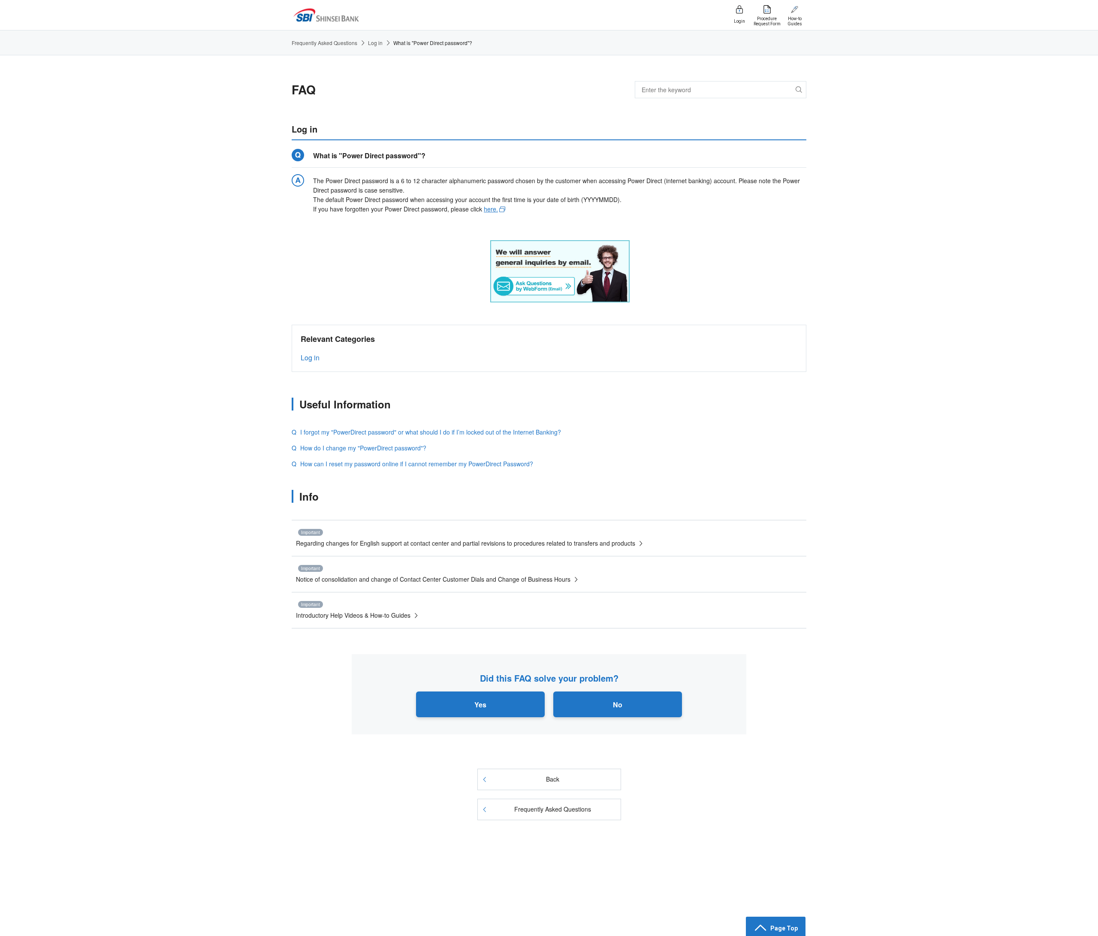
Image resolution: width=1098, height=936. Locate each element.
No (617, 705)
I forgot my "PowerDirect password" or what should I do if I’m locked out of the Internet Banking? (430, 432)
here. (491, 209)
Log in (375, 42)
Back (552, 779)
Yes (480, 705)
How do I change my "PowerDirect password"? (363, 448)
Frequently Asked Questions (324, 42)
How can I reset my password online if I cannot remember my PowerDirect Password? (416, 463)
